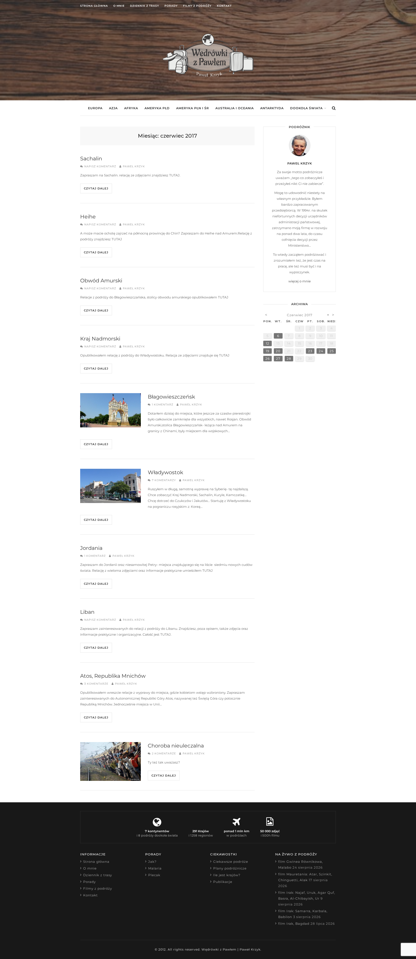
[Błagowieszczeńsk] (110, 410)
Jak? (152, 862)
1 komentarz (162, 404)
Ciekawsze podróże (230, 862)
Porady (171, 5)
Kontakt (224, 5)
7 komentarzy (164, 480)
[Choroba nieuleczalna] (110, 761)
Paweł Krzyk (134, 166)
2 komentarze (164, 753)
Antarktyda (272, 108)
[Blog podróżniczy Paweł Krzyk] (208, 76)
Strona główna (94, 5)
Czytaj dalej (96, 188)
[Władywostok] (110, 486)
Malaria (155, 868)
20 (278, 351)
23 (310, 351)
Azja (113, 108)
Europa (95, 108)
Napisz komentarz (100, 166)
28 (289, 359)
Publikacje (222, 882)
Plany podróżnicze (230, 868)
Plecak (154, 875)
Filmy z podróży (197, 5)
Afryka (131, 108)
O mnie (119, 5)
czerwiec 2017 (299, 315)
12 (267, 343)
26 (267, 359)
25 (332, 351)
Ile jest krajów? (226, 875)
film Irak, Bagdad (293, 924)
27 (278, 359)
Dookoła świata (306, 108)
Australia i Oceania (234, 108)
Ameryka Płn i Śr (192, 108)
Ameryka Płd (157, 108)
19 (267, 351)
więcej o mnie (299, 281)
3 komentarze (96, 683)
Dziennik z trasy (144, 5)
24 (321, 351)
